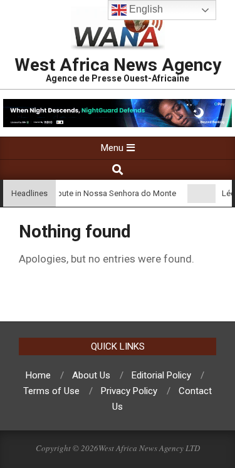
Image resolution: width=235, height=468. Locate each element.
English (145, 9)
